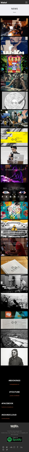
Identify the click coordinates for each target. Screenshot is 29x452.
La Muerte (14, 78)
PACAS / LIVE (14, 115)
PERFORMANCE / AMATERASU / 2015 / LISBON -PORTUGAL (14, 243)
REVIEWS (14, 316)
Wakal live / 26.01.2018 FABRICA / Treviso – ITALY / (14, 188)
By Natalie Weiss (14, 279)
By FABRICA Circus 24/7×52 (14, 170)
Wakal (4, 2)
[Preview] (12, 29)
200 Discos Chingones (14, 96)
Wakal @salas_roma (14, 23)
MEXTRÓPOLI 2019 (14, 133)
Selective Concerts (14, 334)
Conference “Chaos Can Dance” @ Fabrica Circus (14, 152)
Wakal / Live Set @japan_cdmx (14, 60)
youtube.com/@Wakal (14, 395)
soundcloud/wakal (5, 418)
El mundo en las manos (14, 261)
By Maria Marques (14, 298)
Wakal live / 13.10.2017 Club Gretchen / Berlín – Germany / (14, 207)
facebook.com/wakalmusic (7, 407)
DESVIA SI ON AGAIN (14, 224)
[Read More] (15, 29)
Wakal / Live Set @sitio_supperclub (14, 41)
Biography (14, 353)
